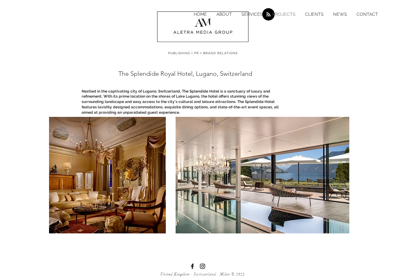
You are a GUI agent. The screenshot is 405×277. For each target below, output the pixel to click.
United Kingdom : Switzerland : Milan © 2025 (202, 274)
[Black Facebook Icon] (192, 266)
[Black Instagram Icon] (202, 266)
